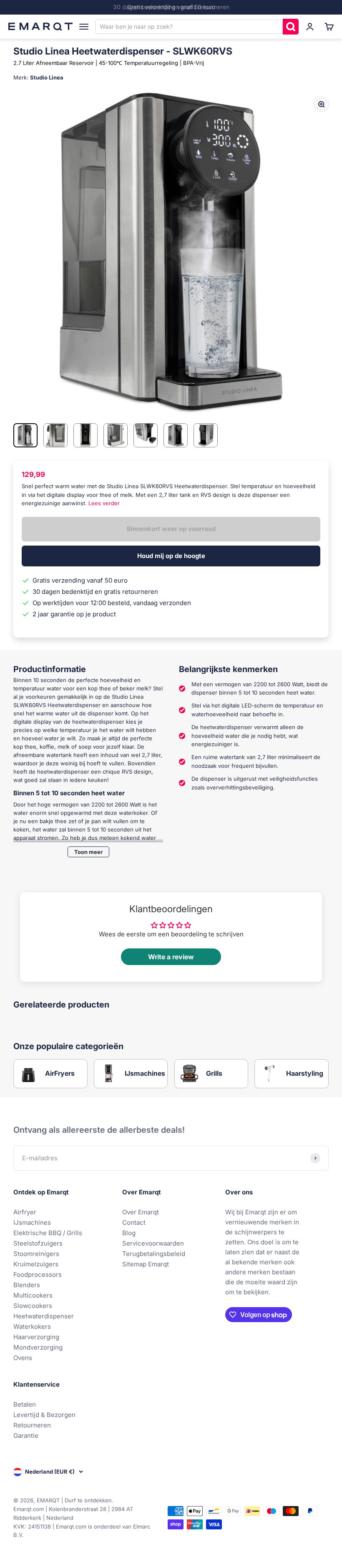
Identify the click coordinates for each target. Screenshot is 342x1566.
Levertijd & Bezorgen (44, 1415)
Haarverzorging (36, 1337)
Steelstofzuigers (38, 1243)
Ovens (22, 1358)
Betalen (24, 1404)
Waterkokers (32, 1326)
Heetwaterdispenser (43, 1316)
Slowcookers (32, 1306)
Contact (134, 1222)
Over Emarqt (140, 1212)
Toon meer (88, 852)
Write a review (171, 957)
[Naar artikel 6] (175, 435)
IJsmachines (32, 1222)
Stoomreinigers (36, 1254)
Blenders (26, 1285)
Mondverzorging (38, 1347)
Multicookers (33, 1295)
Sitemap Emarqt (145, 1264)
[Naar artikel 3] (85, 435)
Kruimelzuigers (35, 1264)
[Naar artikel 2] (55, 435)
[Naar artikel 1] (25, 435)
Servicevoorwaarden (153, 1243)
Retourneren (32, 1425)
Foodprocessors (37, 1274)
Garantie (25, 1435)
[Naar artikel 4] (115, 435)
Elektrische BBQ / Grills (47, 1233)
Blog (129, 1233)
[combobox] (189, 27)
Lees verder (104, 503)
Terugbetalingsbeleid (153, 1254)
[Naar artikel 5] (145, 435)
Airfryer (24, 1212)
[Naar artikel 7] (206, 435)
